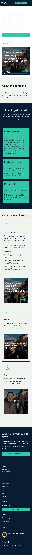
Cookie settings (6, 518)
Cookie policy (6, 514)
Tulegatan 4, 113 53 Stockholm (7, 470)
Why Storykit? (6, 483)
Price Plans (5, 487)
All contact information (8, 475)
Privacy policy (6, 521)
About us (4, 493)
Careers (4, 497)
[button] (29, 2)
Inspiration (5, 490)
